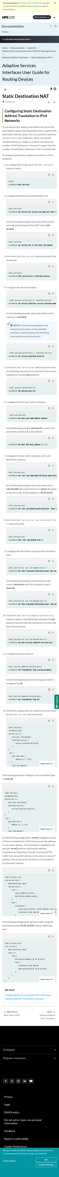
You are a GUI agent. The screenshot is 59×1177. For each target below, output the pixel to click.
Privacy (8, 1097)
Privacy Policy (9, 1161)
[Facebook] (5, 1081)
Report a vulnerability (16, 1139)
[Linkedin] (24, 1081)
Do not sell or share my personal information (22, 1122)
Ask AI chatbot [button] (32, 3)
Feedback (9, 1131)
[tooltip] (51, 89)
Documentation (13, 26)
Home (5, 48)
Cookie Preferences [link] (15, 1146)
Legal (7, 1104)
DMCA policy (11, 1112)
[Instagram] (18, 1081)
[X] (12, 1081)
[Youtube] (31, 1081)
